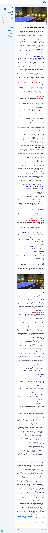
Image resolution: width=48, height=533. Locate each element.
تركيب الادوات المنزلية (10, 30)
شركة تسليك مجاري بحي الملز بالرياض (7, 22)
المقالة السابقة (43, 529)
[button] (2, 531)
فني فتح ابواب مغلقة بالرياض (9, 16)
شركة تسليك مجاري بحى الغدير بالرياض (27, 516)
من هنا (37, 519)
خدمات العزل (11, 38)
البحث (12, 7)
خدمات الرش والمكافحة (9, 35)
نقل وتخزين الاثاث (10, 39)
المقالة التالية (17, 529)
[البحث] (5, 9)
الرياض (12, 27)
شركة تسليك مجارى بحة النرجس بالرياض (30, 517)
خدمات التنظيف (10, 33)
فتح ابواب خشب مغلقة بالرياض (8, 14)
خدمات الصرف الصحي (9, 36)
